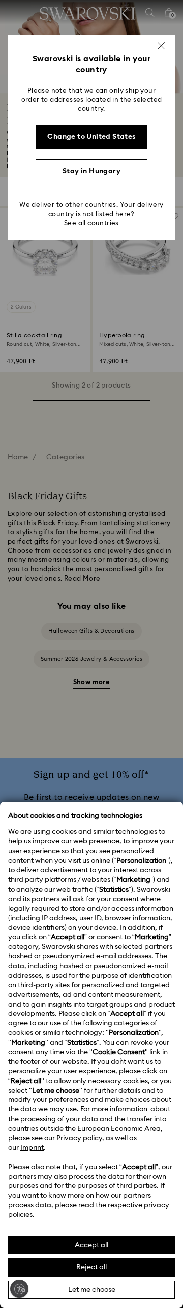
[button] (161, 45)
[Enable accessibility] (19, 1289)
